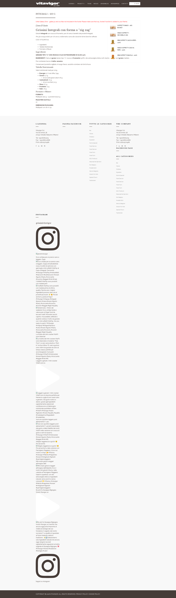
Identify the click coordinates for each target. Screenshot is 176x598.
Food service (92, 146)
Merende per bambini (95, 161)
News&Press (115, 3)
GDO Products (93, 158)
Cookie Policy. (94, 594)
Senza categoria (93, 171)
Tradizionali (92, 180)
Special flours (93, 177)
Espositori (92, 140)
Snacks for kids (93, 174)
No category (92, 165)
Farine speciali (93, 143)
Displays (91, 136)
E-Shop (136, 3)
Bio (90, 130)
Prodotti (80, 3)
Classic (91, 133)
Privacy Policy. (82, 594)
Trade (89, 3)
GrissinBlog (105, 3)
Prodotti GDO (93, 168)
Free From (92, 152)
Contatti (124, 3)
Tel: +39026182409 (42, 138)
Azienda (71, 3)
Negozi (96, 3)
